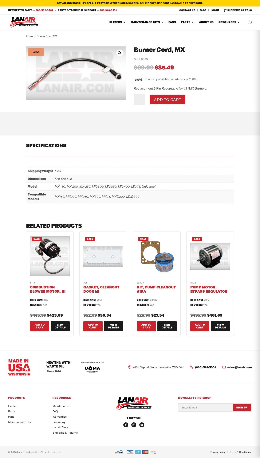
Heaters (115, 22)
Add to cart (167, 99)
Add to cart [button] (40, 326)
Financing (59, 422)
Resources (227, 22)
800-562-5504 (44, 10)
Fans (172, 22)
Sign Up (241, 407)
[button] (119, 53)
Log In (215, 10)
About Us (206, 22)
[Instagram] (133, 424)
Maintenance (61, 406)
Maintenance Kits (145, 22)
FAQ (55, 411)
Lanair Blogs (61, 427)
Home (29, 36)
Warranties (60, 416)
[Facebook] (125, 424)
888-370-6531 (108, 10)
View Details (60, 326)
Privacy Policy (217, 452)
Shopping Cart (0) (239, 10)
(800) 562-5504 (205, 367)
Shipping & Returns (65, 432)
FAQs (203, 10)
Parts (186, 22)
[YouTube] (141, 424)
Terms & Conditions (240, 452)
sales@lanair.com (239, 367)
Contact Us (187, 10)
